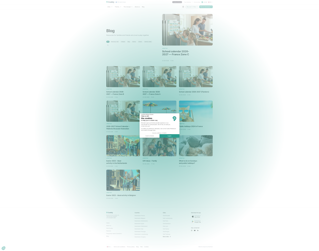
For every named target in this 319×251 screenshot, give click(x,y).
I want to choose (149, 136)
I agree (169, 136)
